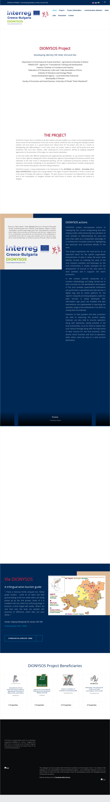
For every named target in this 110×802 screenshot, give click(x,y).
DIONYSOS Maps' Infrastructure (31, 476)
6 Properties (91, 705)
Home (54, 10)
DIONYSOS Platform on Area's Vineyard (39, 510)
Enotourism (62, 15)
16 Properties (66, 705)
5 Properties (13, 705)
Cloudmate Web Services (62, 777)
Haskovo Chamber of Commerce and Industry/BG (68, 690)
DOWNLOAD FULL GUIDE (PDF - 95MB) (20, 638)
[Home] (7, 768)
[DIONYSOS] (28, 17)
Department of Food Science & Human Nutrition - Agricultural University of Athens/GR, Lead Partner (16, 690)
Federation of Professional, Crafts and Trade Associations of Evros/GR (94, 689)
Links (54, 15)
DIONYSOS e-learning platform (30, 544)
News (107, 10)
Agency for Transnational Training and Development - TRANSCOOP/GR (42, 691)
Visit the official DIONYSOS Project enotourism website (32, 446)
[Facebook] (104, 2)
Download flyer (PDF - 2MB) (16, 626)
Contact (71, 15)
